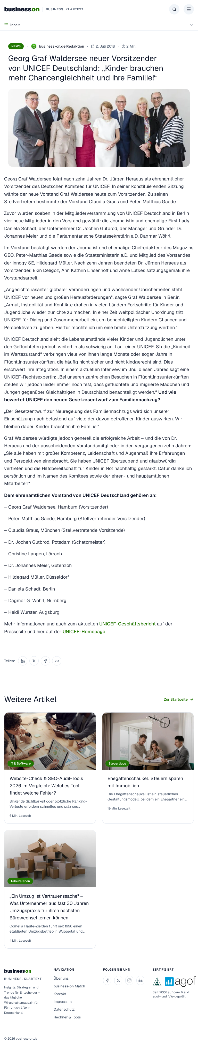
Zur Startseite (176, 699)
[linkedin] (140, 980)
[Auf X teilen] (34, 661)
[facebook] (107, 980)
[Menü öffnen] (189, 9)
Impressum (63, 1001)
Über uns (61, 978)
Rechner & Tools (67, 1017)
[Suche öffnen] (174, 9)
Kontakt (60, 994)
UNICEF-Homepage (84, 631)
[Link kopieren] (56, 661)
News (16, 46)
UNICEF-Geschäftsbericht (127, 624)
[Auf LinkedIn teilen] (22, 661)
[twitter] (118, 980)
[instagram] (129, 980)
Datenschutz (64, 1009)
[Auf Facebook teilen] (45, 661)
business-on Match (69, 986)
